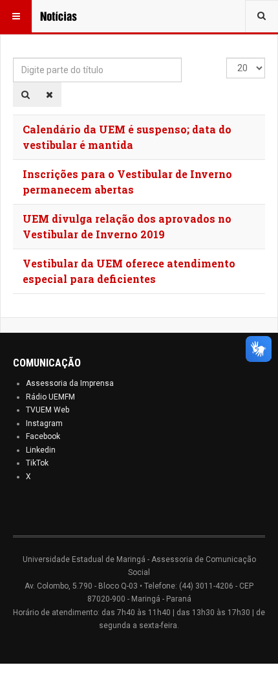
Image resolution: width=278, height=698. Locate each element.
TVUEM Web (47, 409)
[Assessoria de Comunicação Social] (66, 16)
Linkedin (41, 450)
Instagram (44, 423)
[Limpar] (49, 94)
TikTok (37, 462)
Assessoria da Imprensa (70, 383)
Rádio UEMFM (50, 396)
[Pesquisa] (25, 94)
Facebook (43, 436)
